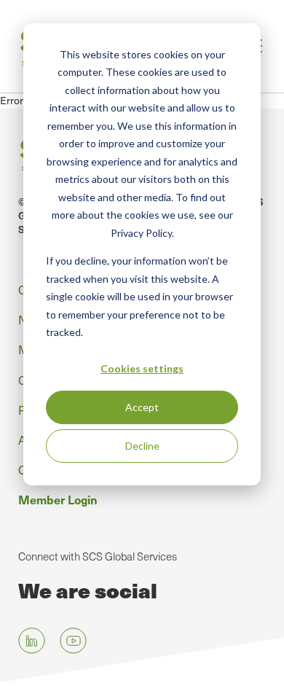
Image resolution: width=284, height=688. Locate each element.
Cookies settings (142, 368)
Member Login (58, 499)
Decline (142, 445)
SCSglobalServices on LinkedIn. (31, 640)
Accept (142, 407)
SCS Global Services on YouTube (73, 640)
